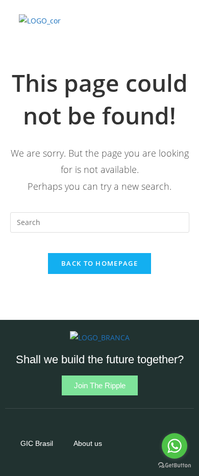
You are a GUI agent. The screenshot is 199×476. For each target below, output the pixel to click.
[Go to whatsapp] (174, 446)
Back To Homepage (99, 263)
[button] (139, 20)
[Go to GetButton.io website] (174, 465)
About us (87, 443)
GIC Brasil (36, 443)
